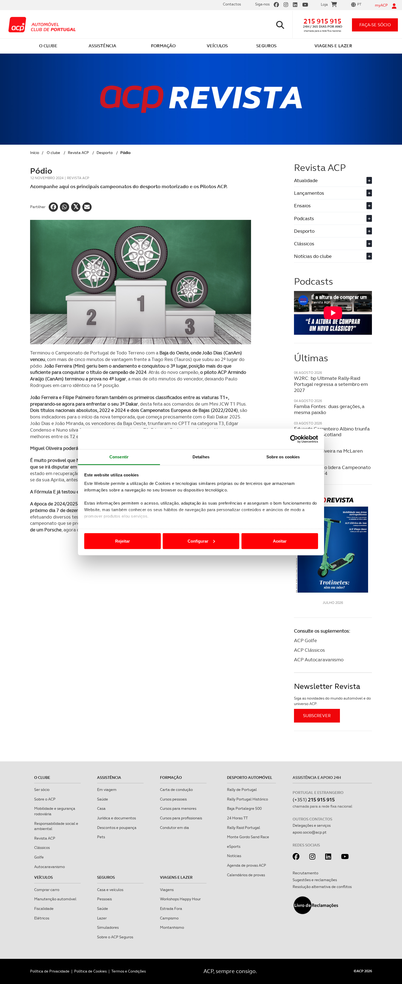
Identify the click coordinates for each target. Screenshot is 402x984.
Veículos (43, 877)
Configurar (198, 540)
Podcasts (332, 218)
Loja (324, 4)
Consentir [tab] (119, 457)
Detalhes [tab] (201, 457)
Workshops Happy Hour (180, 898)
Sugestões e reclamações (315, 879)
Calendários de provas (246, 874)
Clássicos (332, 243)
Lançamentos (332, 193)
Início (34, 152)
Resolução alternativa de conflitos (322, 886)
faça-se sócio (375, 25)
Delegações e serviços (312, 825)
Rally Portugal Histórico (247, 799)
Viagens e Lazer (176, 877)
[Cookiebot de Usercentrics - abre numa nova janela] (294, 439)
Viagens (167, 889)
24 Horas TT (237, 818)
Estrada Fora (171, 908)
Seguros (106, 877)
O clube (53, 152)
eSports (233, 846)
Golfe (39, 857)
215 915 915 (322, 21)
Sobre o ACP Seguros (115, 936)
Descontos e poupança (116, 827)
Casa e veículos (110, 889)
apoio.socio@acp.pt (310, 832)
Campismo (169, 918)
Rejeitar (122, 540)
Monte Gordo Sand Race (248, 836)
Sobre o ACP (45, 799)
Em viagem (106, 789)
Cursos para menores (178, 808)
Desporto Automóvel (249, 777)
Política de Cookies (90, 971)
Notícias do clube (332, 256)
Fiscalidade (44, 908)
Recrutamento (305, 873)
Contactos (232, 4)
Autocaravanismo (49, 866)
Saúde (102, 799)
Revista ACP (78, 152)
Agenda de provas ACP (246, 865)
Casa (101, 808)
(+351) (314, 799)
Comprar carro (46, 889)
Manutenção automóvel (55, 898)
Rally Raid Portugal (243, 827)
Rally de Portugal (242, 789)
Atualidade (332, 180)
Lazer (102, 918)
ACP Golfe (305, 640)
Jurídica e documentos (116, 818)
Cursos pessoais (173, 799)
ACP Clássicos (309, 650)
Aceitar (280, 540)
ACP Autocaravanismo (318, 659)
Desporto (105, 152)
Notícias (234, 855)
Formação (171, 777)
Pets (101, 836)
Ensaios (332, 205)
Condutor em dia (174, 827)
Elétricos (41, 918)
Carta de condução (176, 789)
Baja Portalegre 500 (244, 808)
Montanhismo (172, 927)
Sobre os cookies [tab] (283, 457)
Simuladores (108, 927)
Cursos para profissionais (181, 818)
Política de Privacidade (49, 971)
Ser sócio (41, 789)
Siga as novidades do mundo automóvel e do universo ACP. (332, 701)
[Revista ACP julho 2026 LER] (333, 544)
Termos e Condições (128, 971)
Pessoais (104, 898)
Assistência (109, 777)
